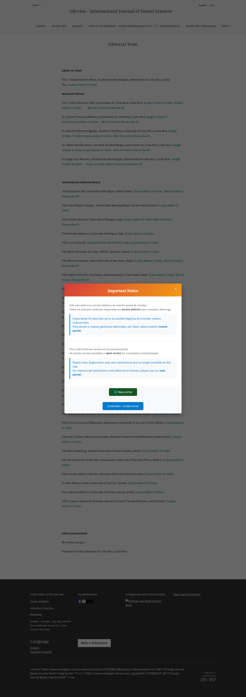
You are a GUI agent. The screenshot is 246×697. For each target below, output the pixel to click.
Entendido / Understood (123, 406)
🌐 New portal (123, 392)
